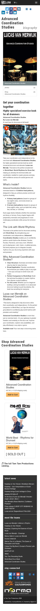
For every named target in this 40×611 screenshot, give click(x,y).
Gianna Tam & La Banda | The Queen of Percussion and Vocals (18, 542)
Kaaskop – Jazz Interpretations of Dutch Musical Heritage (18, 487)
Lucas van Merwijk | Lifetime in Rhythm (17, 523)
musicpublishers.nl (17, 602)
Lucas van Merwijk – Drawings (15, 533)
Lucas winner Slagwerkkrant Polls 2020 (17, 511)
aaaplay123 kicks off (11, 494)
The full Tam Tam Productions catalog (18, 464)
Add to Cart (13, 394)
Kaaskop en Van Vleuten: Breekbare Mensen (19, 484)
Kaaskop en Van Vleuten (13, 526)
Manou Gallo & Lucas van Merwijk (16, 536)
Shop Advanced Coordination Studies (20, 93)
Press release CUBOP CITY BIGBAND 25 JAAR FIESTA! (19, 507)
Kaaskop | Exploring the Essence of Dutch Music (18, 529)
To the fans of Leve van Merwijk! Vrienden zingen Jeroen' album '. (18, 497)
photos (20, 87)
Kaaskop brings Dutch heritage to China (18, 491)
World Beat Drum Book (12, 559)
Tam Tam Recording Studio (14, 556)
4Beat (7, 554)
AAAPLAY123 (9, 551)
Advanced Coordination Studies (15, 83)
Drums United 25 (10, 538)
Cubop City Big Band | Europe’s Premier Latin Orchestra (20, 547)
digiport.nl (33, 602)
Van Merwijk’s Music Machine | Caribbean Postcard (18, 502)
